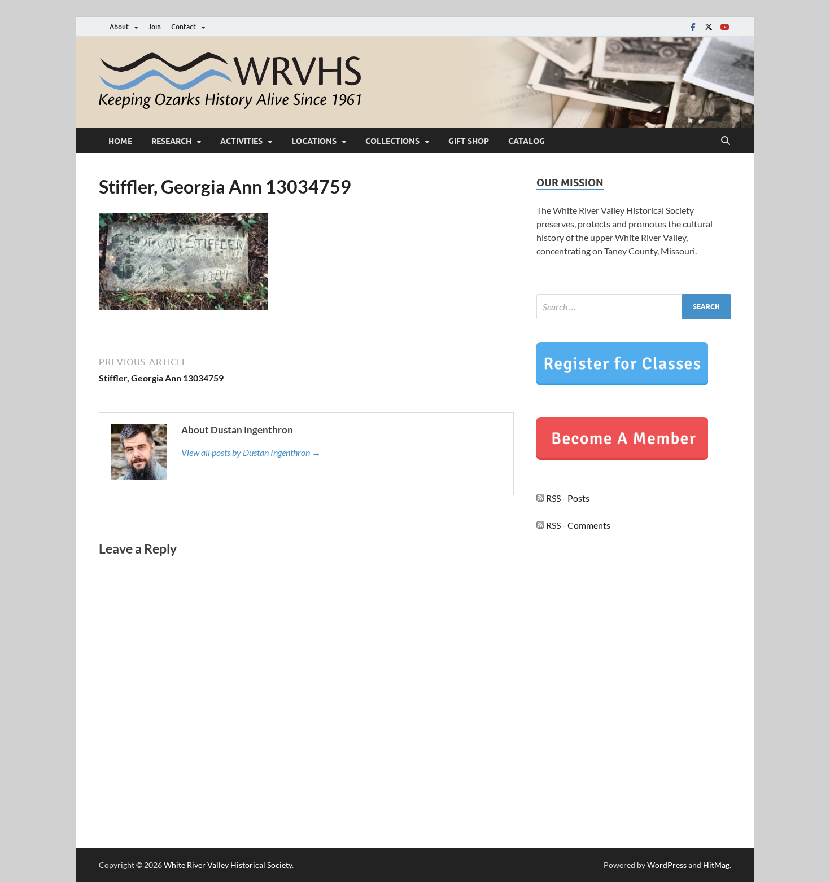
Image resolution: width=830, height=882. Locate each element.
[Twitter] (708, 27)
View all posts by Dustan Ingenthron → (251, 452)
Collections (392, 141)
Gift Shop (468, 141)
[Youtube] (724, 27)
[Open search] (725, 141)
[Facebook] (693, 27)
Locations (314, 141)
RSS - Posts (566, 498)
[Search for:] (633, 306)
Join (154, 27)
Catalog (526, 141)
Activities (241, 141)
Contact (183, 27)
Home (120, 141)
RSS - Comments (577, 525)
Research (171, 141)
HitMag (716, 865)
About (119, 27)
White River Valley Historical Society (228, 865)
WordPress (667, 865)
